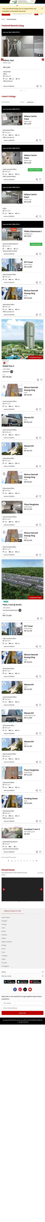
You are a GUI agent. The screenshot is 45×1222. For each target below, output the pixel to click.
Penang (4, 924)
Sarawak (4, 963)
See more (40, 873)
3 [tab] (25, 91)
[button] (30, 102)
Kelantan (4, 935)
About (4, 972)
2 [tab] (23, 91)
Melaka (4, 938)
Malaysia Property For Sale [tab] (12, 911)
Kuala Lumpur (6, 917)
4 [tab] (25, 902)
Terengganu (5, 966)
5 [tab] (27, 902)
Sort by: (22, 102)
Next (43, 59)
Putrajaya (4, 956)
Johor (3, 928)
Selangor (4, 921)
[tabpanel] (22, 59)
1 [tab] (21, 91)
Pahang (4, 945)
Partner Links (6, 976)
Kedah (4, 931)
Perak (3, 949)
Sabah (3, 959)
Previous (2, 59)
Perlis (3, 952)
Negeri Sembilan (7, 942)
